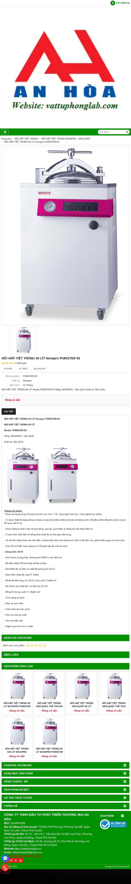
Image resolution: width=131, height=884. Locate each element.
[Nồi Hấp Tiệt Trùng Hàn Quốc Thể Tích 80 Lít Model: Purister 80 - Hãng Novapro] (49, 686)
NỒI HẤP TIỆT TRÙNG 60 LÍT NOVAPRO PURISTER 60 (17, 706)
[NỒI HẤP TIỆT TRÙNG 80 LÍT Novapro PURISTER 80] (49, 732)
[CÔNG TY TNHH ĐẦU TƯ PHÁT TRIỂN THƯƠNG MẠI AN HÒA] (65, 127)
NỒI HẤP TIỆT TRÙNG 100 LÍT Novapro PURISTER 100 (17, 751)
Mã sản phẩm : (13, 376)
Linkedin (40, 369)
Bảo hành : (15, 385)
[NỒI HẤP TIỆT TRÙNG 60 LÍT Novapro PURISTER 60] (65, 236)
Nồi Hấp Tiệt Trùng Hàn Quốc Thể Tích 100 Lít (114, 706)
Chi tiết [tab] (8, 411)
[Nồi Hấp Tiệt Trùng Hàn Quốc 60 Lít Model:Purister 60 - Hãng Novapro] (81, 686)
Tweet (24, 369)
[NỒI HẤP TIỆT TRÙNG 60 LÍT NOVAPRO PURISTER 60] (17, 686)
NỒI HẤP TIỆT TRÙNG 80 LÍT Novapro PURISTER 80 (49, 751)
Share (8, 369)
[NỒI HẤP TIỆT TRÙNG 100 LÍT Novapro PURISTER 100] (17, 732)
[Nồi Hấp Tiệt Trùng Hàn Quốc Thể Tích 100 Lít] (114, 686)
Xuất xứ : (16, 380)
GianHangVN (123, 867)
